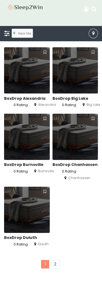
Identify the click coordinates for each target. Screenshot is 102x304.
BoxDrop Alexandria (24, 98)
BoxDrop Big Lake (70, 98)
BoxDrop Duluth (20, 237)
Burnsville (46, 171)
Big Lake (93, 104)
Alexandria (47, 104)
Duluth (43, 244)
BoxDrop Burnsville (24, 164)
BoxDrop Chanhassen (75, 164)
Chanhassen (79, 178)
